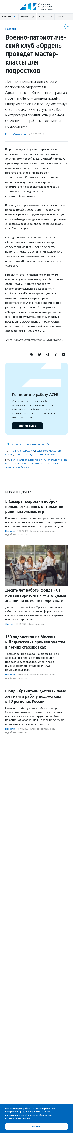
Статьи (9, 624)
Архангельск (18, 444)
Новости (10, 28)
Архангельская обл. (38, 444)
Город (8, 134)
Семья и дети (20, 134)
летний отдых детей (23, 450)
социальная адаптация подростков (35, 454)
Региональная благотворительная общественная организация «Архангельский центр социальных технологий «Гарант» (36, 463)
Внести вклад (27, 426)
